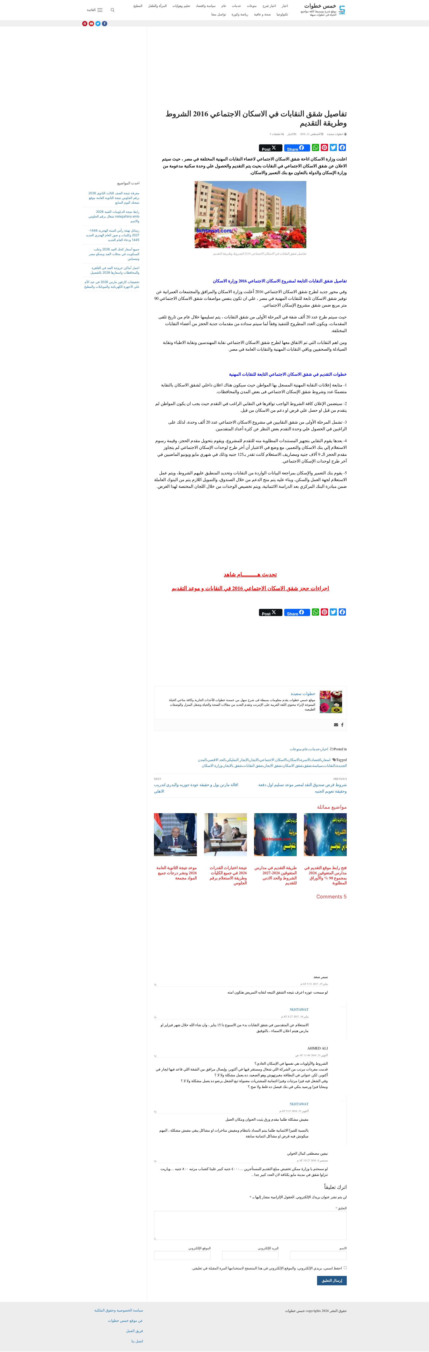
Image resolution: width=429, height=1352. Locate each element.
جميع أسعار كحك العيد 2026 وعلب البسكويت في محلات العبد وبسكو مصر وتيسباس (114, 253)
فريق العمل (134, 1330)
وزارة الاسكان (212, 765)
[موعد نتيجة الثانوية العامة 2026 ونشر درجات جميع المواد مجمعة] (175, 834)
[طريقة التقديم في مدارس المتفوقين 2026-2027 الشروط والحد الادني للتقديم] (275, 834)
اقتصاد (316, 759)
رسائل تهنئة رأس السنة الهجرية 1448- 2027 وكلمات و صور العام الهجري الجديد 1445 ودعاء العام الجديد (112, 235)
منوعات (295, 748)
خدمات (314, 748)
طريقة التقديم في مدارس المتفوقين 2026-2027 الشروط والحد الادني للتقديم (275, 875)
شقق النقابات (253, 765)
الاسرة (305, 759)
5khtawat (299, 1009)
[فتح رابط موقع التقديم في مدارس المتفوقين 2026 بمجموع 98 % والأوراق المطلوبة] (325, 834)
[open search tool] (113, 10)
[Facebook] (104, 23)
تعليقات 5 (275, 134)
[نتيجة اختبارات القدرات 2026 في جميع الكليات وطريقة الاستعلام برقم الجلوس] (225, 834)
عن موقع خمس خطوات (125, 1320)
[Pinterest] (84, 23)
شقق (307, 765)
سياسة (318, 765)
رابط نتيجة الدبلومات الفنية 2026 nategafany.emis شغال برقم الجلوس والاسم (113, 216)
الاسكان (293, 759)
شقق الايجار (273, 765)
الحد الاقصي (216, 759)
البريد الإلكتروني (268, 1248)
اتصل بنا (137, 1341)
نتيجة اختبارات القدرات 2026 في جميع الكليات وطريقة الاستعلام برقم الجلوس (228, 875)
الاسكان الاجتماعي (273, 759)
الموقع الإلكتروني (199, 1248)
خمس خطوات (320, 5)
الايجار (254, 759)
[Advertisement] (250, 68)
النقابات (329, 765)
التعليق (341, 1208)
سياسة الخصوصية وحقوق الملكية (118, 1310)
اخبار (291, 134)
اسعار (326, 759)
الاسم (343, 1248)
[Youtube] (91, 23)
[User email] (336, 725)
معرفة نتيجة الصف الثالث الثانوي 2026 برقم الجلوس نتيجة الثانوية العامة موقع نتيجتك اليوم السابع (113, 197)
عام (305, 748)
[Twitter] (98, 23)
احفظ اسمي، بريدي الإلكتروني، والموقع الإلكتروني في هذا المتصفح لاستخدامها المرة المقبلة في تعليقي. (266, 1268)
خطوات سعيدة (335, 134)
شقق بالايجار (232, 765)
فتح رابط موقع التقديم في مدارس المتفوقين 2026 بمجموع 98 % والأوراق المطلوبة (325, 875)
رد (155, 983)
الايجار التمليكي (237, 759)
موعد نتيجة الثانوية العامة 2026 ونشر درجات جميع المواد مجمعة (176, 873)
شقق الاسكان (293, 765)
